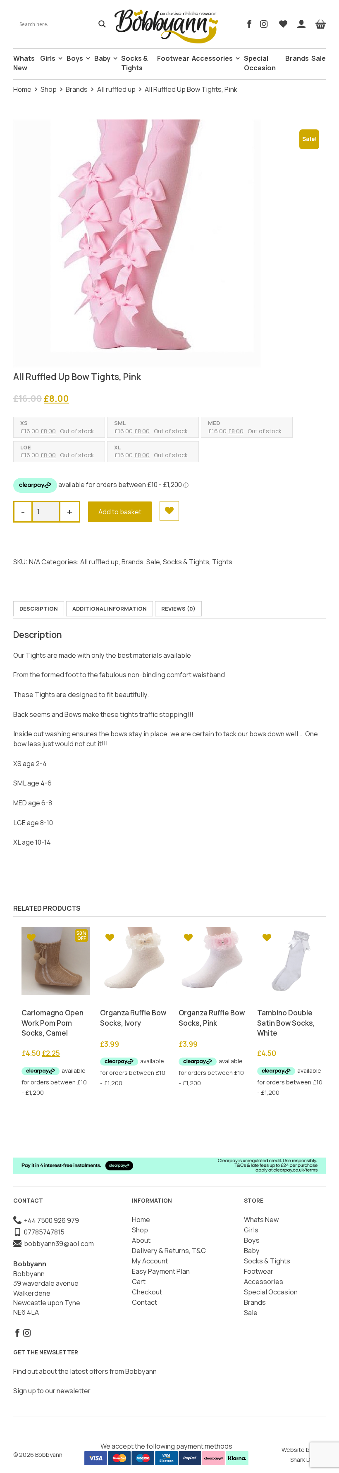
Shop (49, 89)
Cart (139, 1281)
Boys (75, 58)
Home (22, 89)
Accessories (212, 58)
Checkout (147, 1291)
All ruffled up (116, 89)
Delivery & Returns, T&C (169, 1250)
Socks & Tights (134, 63)
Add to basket (119, 511)
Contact (144, 1302)
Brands (297, 58)
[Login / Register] (301, 24)
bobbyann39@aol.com (57, 1243)
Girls (47, 58)
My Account (150, 1260)
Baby (102, 58)
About (141, 1240)
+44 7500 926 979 (50, 1220)
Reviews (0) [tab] (178, 608)
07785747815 (42, 1232)
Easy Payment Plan (161, 1271)
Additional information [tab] (109, 608)
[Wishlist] (283, 24)
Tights (222, 561)
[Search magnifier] (102, 24)
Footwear (173, 58)
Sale (318, 58)
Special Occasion (260, 63)
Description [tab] (38, 608)
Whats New (24, 63)
